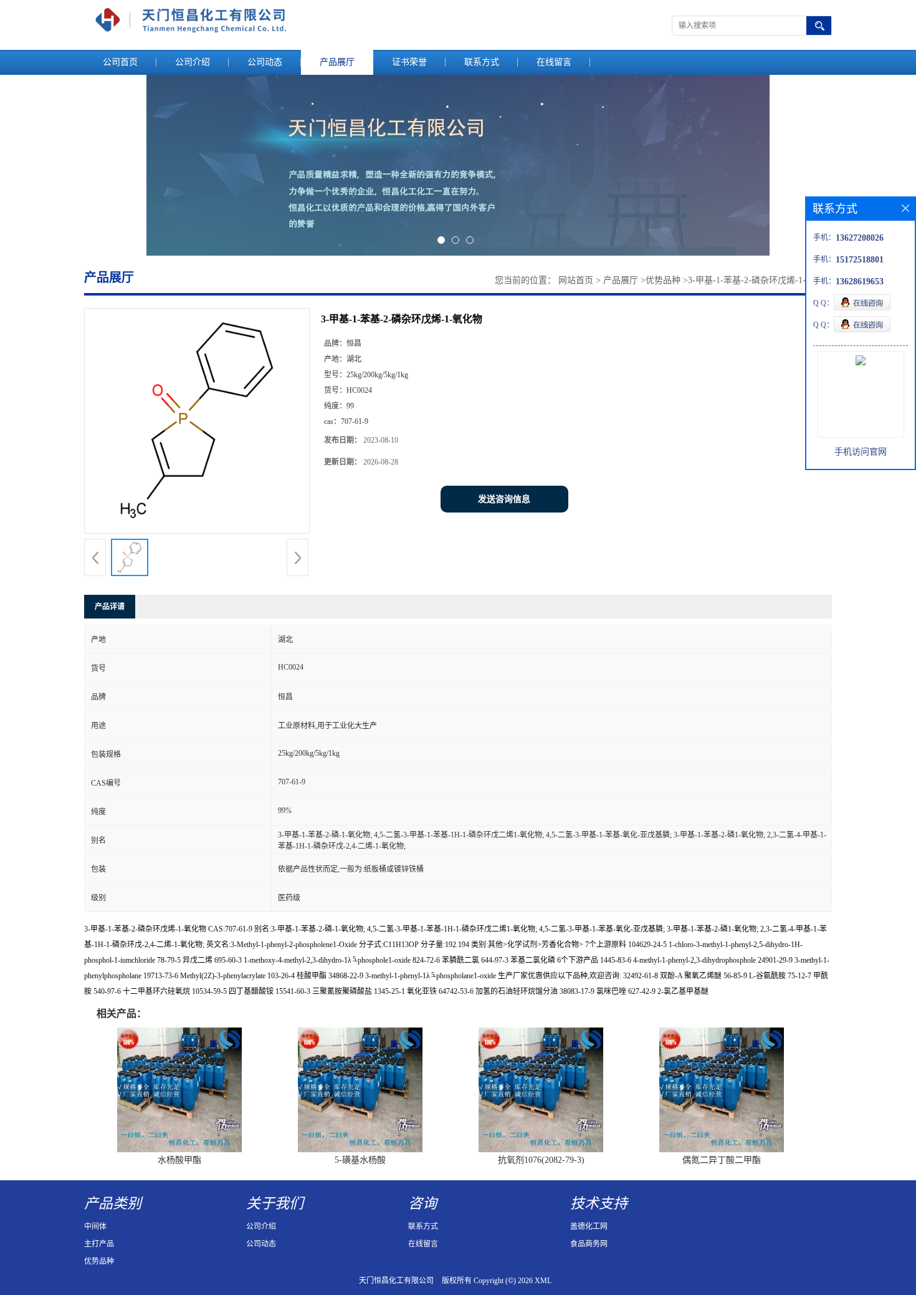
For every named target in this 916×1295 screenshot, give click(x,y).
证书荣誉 (409, 62)
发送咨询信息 (504, 499)
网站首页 (575, 280)
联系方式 (481, 62)
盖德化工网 (589, 1226)
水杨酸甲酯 (179, 1160)
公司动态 (264, 62)
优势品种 (663, 280)
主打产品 (99, 1244)
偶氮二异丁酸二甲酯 (721, 1160)
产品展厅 (337, 62)
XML (543, 1280)
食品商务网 (589, 1244)
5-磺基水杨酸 (360, 1160)
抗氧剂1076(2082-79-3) (541, 1160)
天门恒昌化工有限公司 (396, 1280)
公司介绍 (192, 62)
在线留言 (554, 62)
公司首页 (120, 62)
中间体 (95, 1226)
